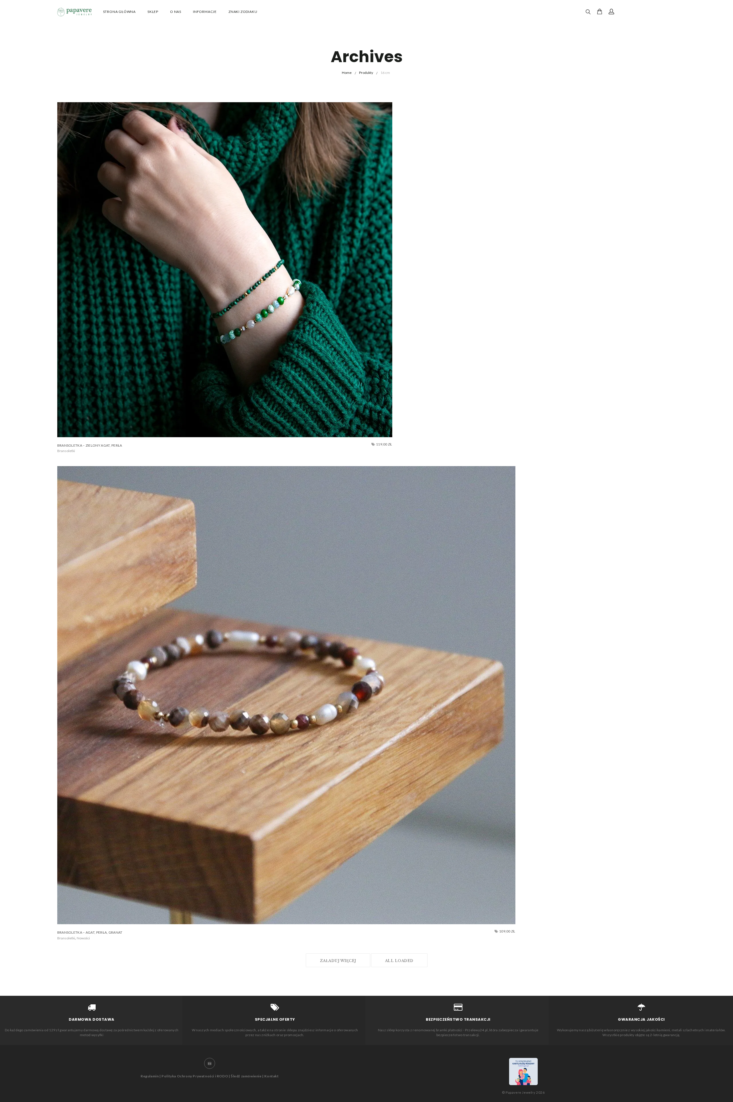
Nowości (83, 938)
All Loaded (399, 961)
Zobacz (69, 451)
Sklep (152, 11)
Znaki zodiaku (242, 11)
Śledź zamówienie (246, 1076)
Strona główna (119, 11)
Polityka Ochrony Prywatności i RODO (194, 1076)
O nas (175, 11)
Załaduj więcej (338, 961)
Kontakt (271, 1076)
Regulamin (150, 1076)
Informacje (205, 11)
